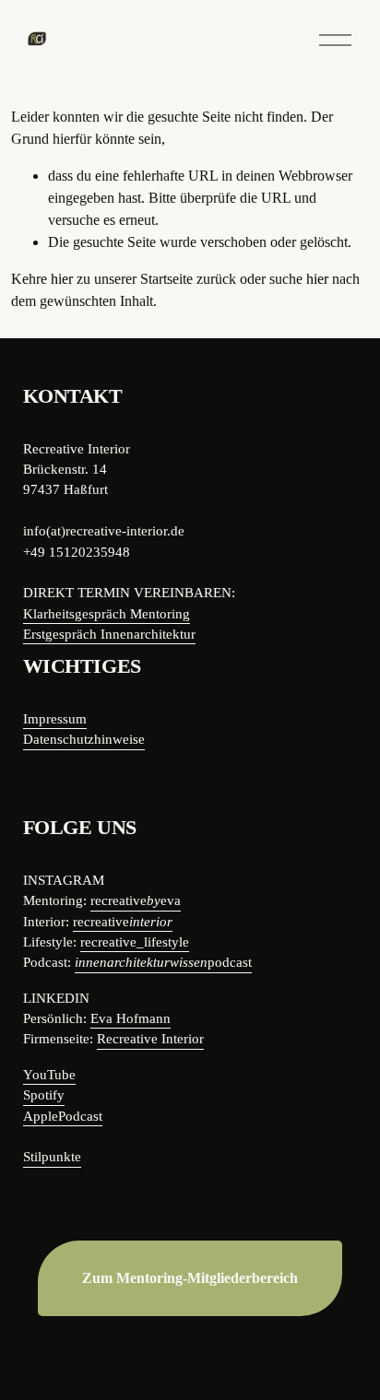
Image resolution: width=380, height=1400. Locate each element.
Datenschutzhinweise (84, 739)
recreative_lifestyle (134, 942)
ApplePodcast (62, 1116)
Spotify (44, 1095)
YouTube (49, 1074)
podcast (163, 962)
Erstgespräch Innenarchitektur (109, 634)
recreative (122, 921)
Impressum (55, 719)
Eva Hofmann (130, 1018)
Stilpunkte (52, 1156)
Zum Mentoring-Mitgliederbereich (190, 1278)
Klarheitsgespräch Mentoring (106, 613)
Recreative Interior (150, 1038)
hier (62, 279)
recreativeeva (135, 900)
